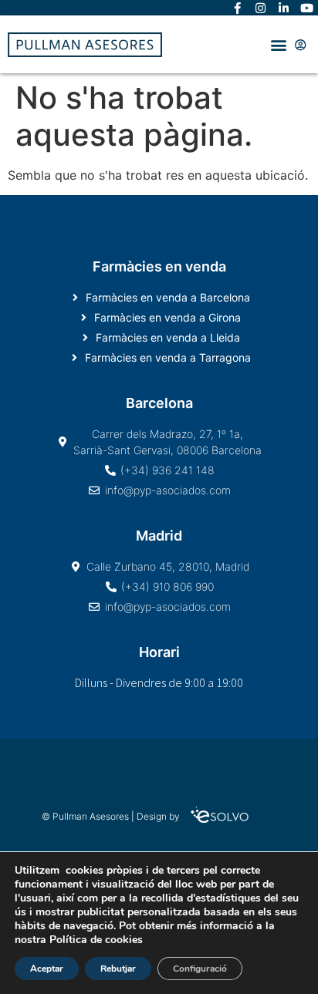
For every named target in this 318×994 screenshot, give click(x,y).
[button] (278, 44)
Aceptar (46, 968)
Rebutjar (118, 968)
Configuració (200, 968)
